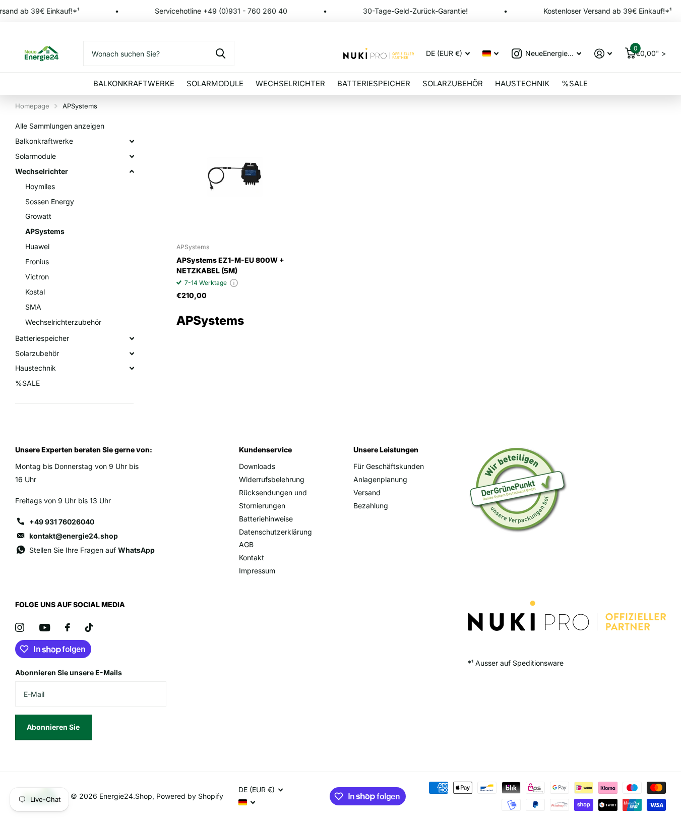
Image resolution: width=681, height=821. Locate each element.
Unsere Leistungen (385, 449)
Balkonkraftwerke (133, 83)
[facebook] (67, 627)
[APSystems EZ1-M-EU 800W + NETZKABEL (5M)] (234, 177)
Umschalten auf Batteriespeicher (131, 338)
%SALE (575, 83)
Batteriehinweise (266, 518)
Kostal (35, 291)
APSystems (45, 231)
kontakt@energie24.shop (73, 536)
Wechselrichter (290, 83)
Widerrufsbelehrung (271, 479)
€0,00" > (650, 51)
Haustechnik (522, 83)
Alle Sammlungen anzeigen (59, 126)
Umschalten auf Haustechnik (131, 368)
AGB (246, 544)
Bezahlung (370, 505)
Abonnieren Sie (54, 727)
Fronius (37, 261)
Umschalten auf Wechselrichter (131, 171)
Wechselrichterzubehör (63, 322)
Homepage (32, 106)
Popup (234, 282)
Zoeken (220, 53)
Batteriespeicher (373, 83)
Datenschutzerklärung (275, 531)
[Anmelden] (603, 53)
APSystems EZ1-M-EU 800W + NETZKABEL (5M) (230, 265)
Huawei (37, 246)
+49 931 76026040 (61, 521)
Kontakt (251, 557)
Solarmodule (215, 83)
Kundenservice (265, 449)
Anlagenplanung (380, 479)
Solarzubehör (452, 83)
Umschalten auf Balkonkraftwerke (131, 141)
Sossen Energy (49, 201)
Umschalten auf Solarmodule (131, 156)
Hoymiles (40, 186)
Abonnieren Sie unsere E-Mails (68, 672)
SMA (33, 307)
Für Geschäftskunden (388, 466)
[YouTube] (44, 627)
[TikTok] (89, 627)
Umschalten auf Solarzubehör (131, 353)
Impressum (257, 570)
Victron (37, 276)
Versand (367, 492)
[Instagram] (19, 627)
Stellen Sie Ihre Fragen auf (92, 550)
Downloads (257, 466)
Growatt (38, 216)
